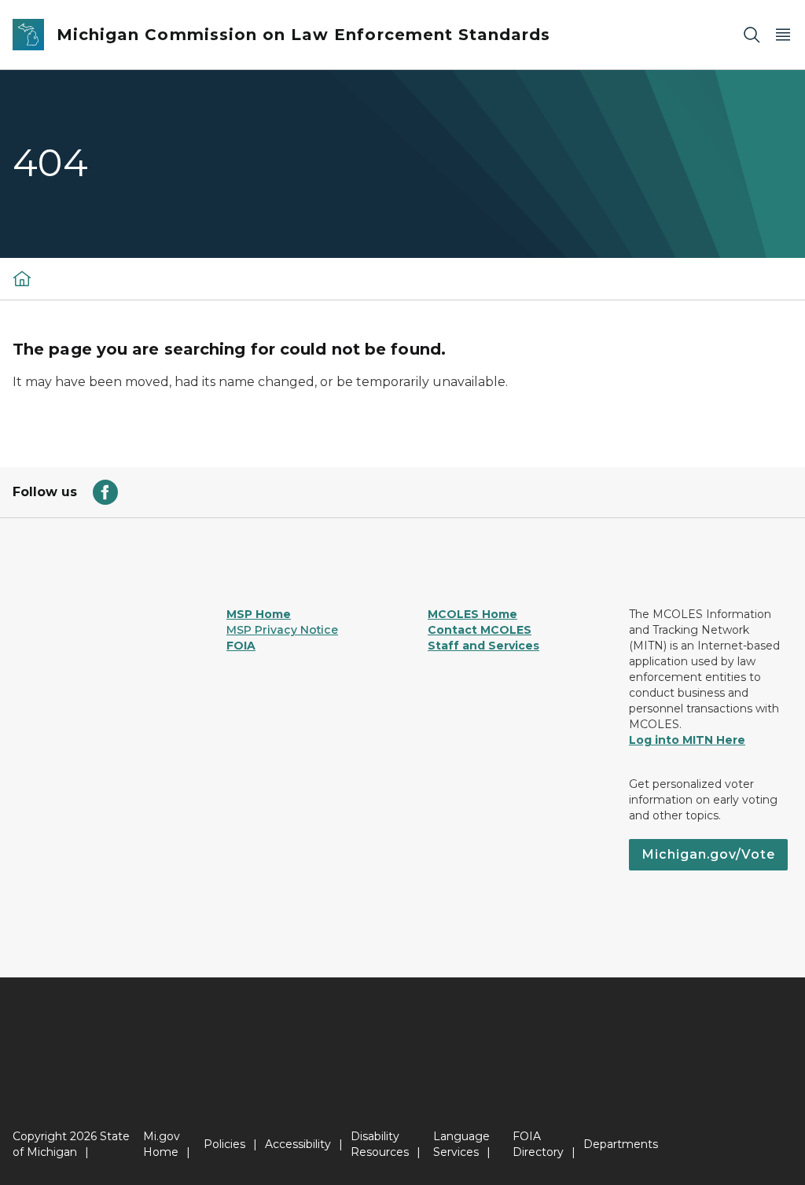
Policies (224, 1144)
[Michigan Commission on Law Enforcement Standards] (22, 278)
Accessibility (298, 1144)
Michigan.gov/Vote (708, 854)
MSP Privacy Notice (282, 630)
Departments (620, 1144)
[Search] (751, 35)
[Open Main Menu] (783, 35)
